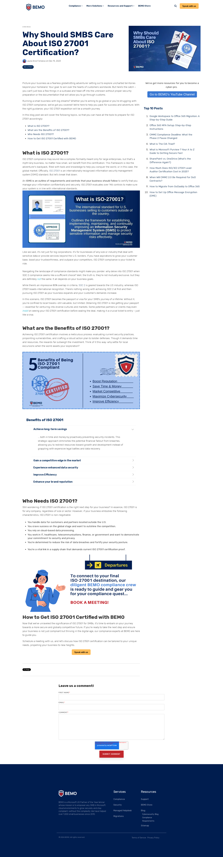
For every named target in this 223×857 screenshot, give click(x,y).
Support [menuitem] (145, 799)
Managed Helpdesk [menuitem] (122, 810)
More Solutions (94, 6)
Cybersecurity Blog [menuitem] (150, 814)
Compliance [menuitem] (119, 799)
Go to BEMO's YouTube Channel (172, 94)
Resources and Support (120, 6)
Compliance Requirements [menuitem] (148, 819)
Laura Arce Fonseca (35, 61)
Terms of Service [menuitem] (139, 838)
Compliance (75, 6)
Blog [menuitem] (143, 810)
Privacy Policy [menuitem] (153, 838)
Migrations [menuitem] (118, 816)
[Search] (175, 6)
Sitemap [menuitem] (145, 825)
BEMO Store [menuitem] (146, 805)
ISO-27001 (28, 67)
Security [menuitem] (117, 805)
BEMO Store (144, 6)
